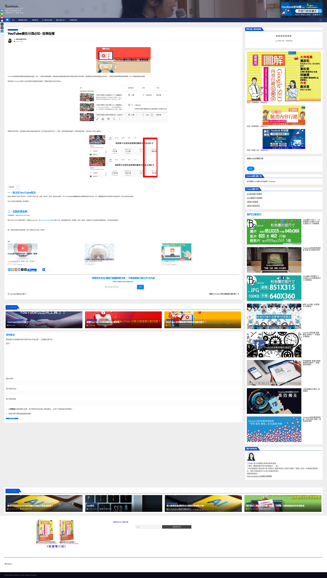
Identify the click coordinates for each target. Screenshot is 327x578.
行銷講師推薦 (73, 20)
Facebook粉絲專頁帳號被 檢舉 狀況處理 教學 (312, 249)
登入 (13, 20)
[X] (2, 24)
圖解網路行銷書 (23, 20)
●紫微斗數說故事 (253, 206)
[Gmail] (2, 17)
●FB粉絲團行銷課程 (254, 194)
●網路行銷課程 (252, 202)
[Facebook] (2, 10)
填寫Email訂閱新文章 (255, 159)
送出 (250, 169)
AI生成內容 (10, 319)
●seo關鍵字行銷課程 (255, 198)
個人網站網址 (11, 399)
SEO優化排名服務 (47, 20)
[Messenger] (2, 21)
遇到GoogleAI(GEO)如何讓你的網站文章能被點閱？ (30, 506)
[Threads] (2, 27)
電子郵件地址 (11, 389)
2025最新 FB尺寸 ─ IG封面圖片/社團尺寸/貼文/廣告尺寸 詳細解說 (311, 222)
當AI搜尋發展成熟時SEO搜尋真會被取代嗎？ (186, 506)
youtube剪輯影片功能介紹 (168, 261)
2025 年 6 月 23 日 (253, 509)
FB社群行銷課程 (250, 503)
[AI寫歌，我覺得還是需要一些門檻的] (122, 251)
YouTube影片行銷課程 (12, 29)
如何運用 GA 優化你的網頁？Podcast (261, 181)
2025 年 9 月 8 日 (173, 509)
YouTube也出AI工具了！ (18, 294)
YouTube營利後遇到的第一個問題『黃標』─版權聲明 (21, 261)
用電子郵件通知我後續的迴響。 (20, 414)
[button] (317, 20)
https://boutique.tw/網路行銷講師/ (259, 476)
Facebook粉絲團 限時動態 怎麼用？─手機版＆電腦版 (311, 334)
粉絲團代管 (35, 20)
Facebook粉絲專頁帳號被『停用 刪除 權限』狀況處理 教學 (312, 419)
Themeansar (34, 575)
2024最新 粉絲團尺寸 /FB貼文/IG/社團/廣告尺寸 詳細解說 (312, 278)
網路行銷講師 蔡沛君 (21, 39)
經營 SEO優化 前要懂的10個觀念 (311, 305)
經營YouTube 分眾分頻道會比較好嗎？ (223, 294)
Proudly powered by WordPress (12, 575)
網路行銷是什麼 (60, 20)
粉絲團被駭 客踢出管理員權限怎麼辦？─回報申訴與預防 (311, 363)
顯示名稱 (10, 379)
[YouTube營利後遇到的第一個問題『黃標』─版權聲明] (45, 251)
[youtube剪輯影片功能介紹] (199, 251)
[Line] (2, 14)
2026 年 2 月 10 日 (14, 509)
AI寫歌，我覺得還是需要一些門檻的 (94, 261)
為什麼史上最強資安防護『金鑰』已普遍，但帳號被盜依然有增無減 (275, 506)
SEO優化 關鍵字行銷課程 (13, 503)
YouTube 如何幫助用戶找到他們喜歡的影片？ (186, 322)
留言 (8, 343)
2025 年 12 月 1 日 (93, 509)
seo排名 (90, 506)
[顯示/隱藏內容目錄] (17, 187)
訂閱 (140, 287)
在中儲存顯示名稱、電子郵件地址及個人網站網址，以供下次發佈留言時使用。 (40, 409)
